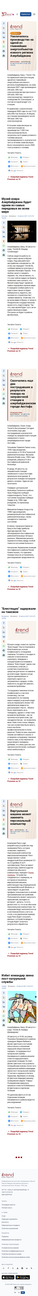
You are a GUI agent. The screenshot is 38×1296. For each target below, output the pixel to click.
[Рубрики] (34, 14)
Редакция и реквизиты (10, 1219)
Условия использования (10, 1248)
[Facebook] (8, 1268)
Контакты (5, 1222)
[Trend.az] (8, 14)
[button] (4, 23)
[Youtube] (17, 1268)
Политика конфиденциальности (13, 1251)
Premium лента (7, 1208)
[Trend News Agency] (8, 1175)
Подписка (5, 1236)
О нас (3, 1216)
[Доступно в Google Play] (23, 1277)
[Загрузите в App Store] (8, 1277)
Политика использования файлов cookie (16, 1257)
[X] (13, 1268)
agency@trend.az (7, 1194)
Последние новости (8, 1205)
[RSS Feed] (31, 1268)
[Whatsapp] (3, 1268)
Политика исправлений (10, 1228)
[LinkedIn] (27, 1268)
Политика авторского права (11, 1254)
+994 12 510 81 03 (7, 1192)
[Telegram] (22, 1268)
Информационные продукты (12, 1240)
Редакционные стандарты (11, 1225)
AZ (19, 1292)
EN (15, 1292)
